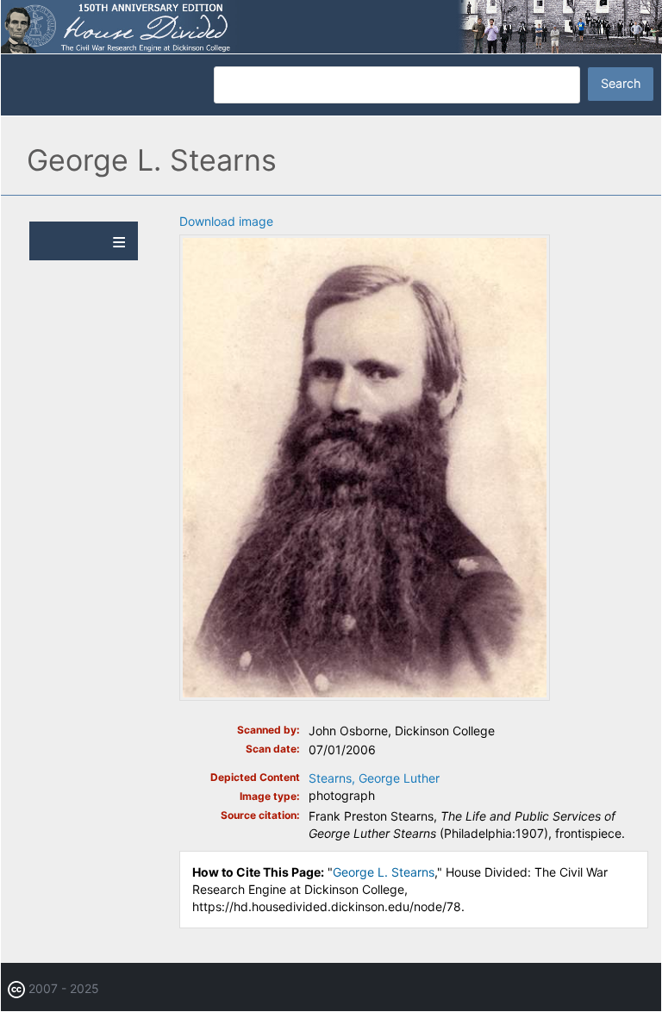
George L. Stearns (383, 872)
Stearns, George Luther (374, 778)
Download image (226, 221)
